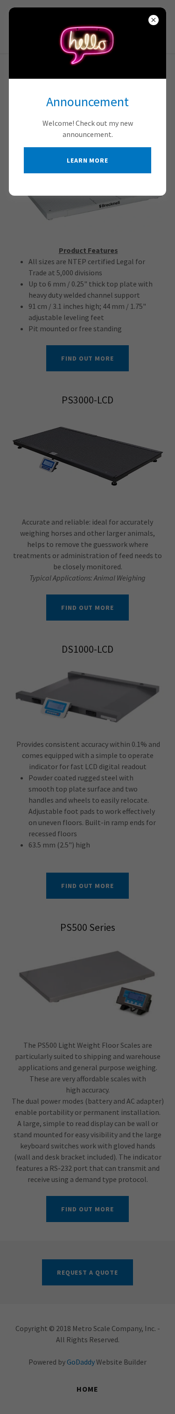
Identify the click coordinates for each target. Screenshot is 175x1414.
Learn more (87, 160)
